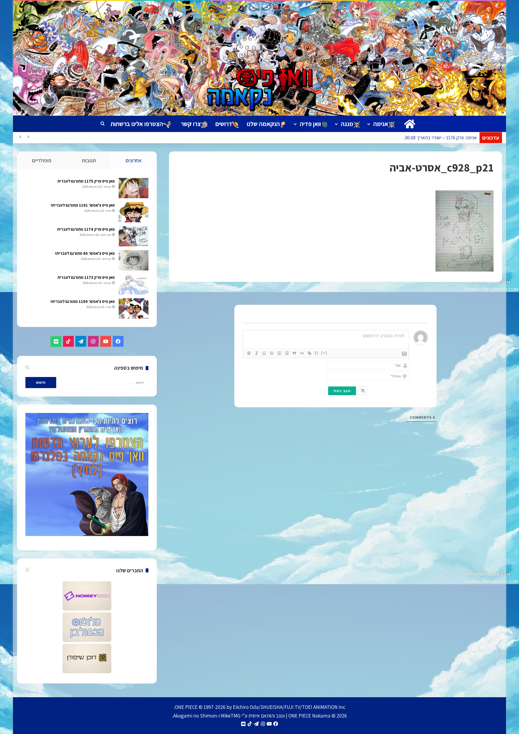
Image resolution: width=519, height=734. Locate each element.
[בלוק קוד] (302, 353)
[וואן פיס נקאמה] (259, 58)
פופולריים (41, 160)
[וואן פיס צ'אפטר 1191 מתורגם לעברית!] (133, 212)
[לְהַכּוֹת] (271, 353)
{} (316, 353)
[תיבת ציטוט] (294, 353)
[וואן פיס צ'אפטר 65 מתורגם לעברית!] (133, 260)
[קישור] (309, 353)
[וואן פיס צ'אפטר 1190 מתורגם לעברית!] (133, 308)
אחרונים (134, 160)
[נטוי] (256, 353)
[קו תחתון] (264, 353)
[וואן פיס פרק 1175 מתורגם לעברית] (133, 188)
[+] (324, 353)
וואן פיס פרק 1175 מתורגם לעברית (86, 181)
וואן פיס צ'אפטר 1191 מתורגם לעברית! (83, 205)
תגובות (89, 160)
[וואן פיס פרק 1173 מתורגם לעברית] (133, 284)
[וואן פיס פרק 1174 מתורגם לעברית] (133, 236)
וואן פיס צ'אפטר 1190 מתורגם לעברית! (83, 301)
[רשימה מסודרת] (279, 353)
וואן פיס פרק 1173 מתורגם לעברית (86, 277)
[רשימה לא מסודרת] (287, 353)
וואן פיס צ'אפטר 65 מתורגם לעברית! (85, 253)
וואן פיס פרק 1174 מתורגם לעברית (86, 229)
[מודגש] (249, 353)
